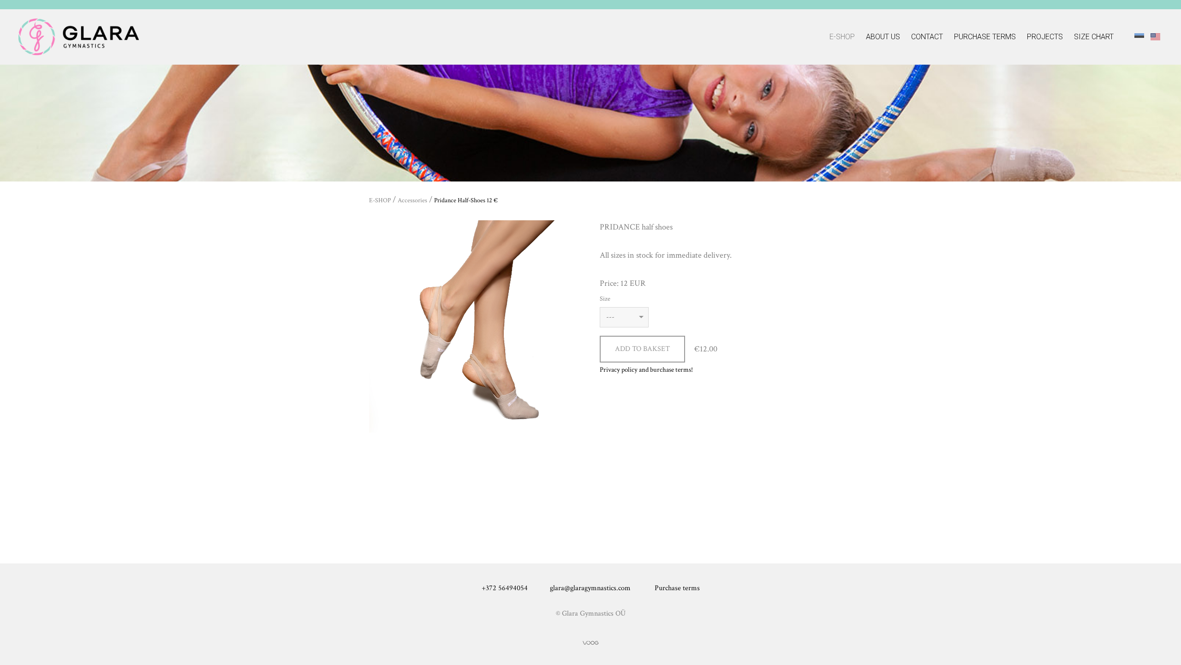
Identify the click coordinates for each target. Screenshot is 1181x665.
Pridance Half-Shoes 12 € (466, 200)
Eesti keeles (1139, 36)
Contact (927, 36)
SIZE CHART (1094, 36)
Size (605, 299)
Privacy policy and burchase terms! (646, 369)
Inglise (1155, 36)
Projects (1045, 36)
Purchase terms (985, 36)
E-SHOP (842, 36)
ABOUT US (883, 36)
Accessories (412, 200)
